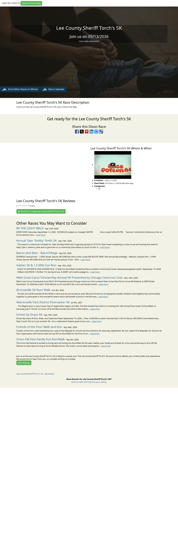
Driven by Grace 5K (29, 314)
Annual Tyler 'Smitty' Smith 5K (36, 240)
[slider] (22, 205)
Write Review (24, 362)
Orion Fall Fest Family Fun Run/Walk (40, 339)
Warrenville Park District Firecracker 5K (43, 302)
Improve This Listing (31, 3)
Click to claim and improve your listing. (89, 382)
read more (41, 235)
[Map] (44, 168)
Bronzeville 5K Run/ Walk (33, 290)
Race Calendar (56, 89)
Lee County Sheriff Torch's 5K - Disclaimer (35, 373)
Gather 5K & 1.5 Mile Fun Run (36, 265)
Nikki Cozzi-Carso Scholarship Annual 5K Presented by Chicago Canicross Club (69, 277)
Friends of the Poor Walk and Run (39, 327)
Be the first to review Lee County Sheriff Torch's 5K (41, 211)
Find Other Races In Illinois (22, 89)
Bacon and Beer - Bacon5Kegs (37, 253)
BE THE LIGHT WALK (29, 228)
